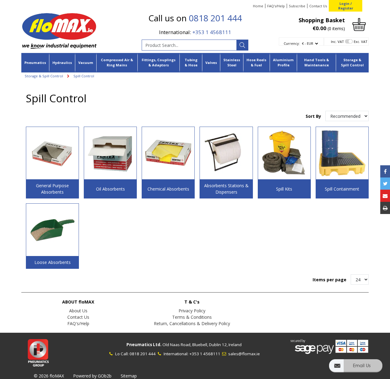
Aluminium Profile (283, 62)
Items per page (329, 279)
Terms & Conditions (192, 317)
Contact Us (318, 6)
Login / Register (345, 5)
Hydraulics (62, 62)
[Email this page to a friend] (385, 196)
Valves (211, 62)
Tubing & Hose (191, 62)
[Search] (242, 45)
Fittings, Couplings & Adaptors (159, 62)
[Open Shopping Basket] (359, 24)
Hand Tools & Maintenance (316, 62)
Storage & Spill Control (352, 62)
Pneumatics (35, 62)
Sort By (314, 116)
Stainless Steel (231, 62)
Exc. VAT (360, 41)
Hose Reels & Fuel (256, 62)
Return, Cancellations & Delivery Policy (192, 323)
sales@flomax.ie (243, 353)
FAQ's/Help (276, 6)
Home (258, 6)
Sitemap (129, 376)
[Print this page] (385, 208)
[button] (355, 368)
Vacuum (85, 62)
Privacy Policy (192, 311)
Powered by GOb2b (92, 376)
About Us (78, 311)
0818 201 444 (215, 18)
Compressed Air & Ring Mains (117, 62)
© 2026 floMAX (49, 376)
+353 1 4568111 (211, 32)
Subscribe (297, 6)
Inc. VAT (337, 41)
